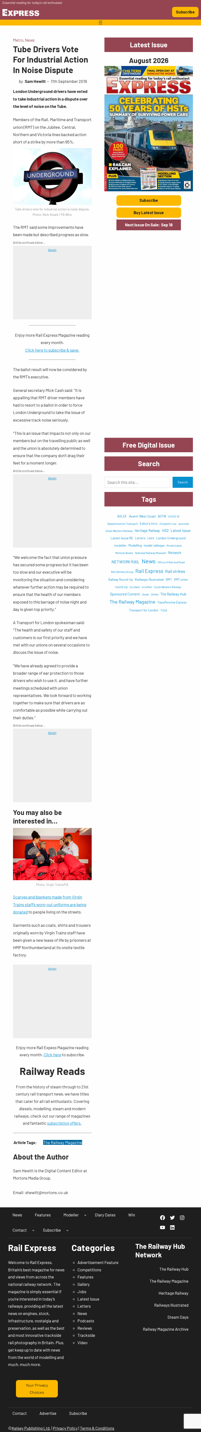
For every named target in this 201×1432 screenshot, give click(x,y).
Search (183, 482)
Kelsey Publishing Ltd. (31, 1428)
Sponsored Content (125, 594)
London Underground (171, 538)
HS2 (165, 530)
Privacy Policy (65, 1428)
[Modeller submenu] (85, 1215)
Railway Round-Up (120, 579)
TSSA (163, 610)
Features (85, 1276)
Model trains (174, 545)
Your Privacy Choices (37, 1388)
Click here (52, 1054)
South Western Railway (167, 587)
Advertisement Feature (97, 1262)
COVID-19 (173, 516)
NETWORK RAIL (126, 561)
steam (145, 594)
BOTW (162, 516)
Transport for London (143, 610)
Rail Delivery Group (122, 571)
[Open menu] (100, 23)
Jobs (81, 1291)
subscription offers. (64, 1123)
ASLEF (122, 516)
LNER (150, 538)
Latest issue (180, 530)
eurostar (183, 523)
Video (82, 1342)
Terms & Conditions (97, 1428)
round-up (121, 587)
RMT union (181, 579)
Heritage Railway (147, 531)
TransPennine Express (172, 602)
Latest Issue (88, 1298)
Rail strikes (175, 571)
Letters (140, 538)
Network (174, 553)
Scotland (135, 587)
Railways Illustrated (149, 579)
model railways (154, 545)
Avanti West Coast (142, 516)
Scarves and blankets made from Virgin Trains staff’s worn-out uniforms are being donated (49, 904)
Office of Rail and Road (171, 562)
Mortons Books (124, 553)
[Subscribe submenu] (67, 1230)
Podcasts (85, 1320)
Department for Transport (122, 523)
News (30, 40)
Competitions (89, 1269)
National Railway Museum (150, 553)
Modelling (135, 545)
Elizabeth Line (168, 523)
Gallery (83, 1284)
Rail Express (149, 571)
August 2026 (148, 60)
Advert (52, 250)
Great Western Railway (119, 530)
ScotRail (147, 587)
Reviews (84, 1328)
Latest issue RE (122, 538)
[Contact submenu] (33, 1230)
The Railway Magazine (62, 1142)
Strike (154, 594)
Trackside (86, 1335)
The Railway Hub (173, 594)
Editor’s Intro (149, 524)
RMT (169, 579)
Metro (18, 40)
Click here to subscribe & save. (52, 350)
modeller (120, 545)
